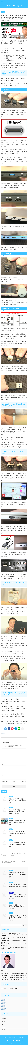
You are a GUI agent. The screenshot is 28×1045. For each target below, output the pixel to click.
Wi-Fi (3, 1024)
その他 (3, 733)
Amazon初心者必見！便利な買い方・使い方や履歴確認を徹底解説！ (17, 844)
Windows (4, 1027)
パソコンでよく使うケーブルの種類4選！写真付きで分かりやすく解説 (18, 917)
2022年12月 (4, 1008)
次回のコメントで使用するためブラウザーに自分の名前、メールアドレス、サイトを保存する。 (14, 782)
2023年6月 (4, 999)
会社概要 (5, 1037)
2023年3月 (4, 1003)
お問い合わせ (21, 1037)
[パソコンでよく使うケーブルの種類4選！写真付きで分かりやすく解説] (15, 728)
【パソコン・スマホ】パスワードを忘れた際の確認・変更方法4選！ (17, 833)
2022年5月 (4, 1009)
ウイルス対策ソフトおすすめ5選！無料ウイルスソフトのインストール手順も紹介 (17, 811)
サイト (3, 775)
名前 (3, 764)
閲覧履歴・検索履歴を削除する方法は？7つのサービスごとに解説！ (17, 822)
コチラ (25, 980)
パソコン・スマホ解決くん (14, 6)
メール (3, 770)
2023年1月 (3, 1006)
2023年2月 (4, 1005)
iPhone (3, 1021)
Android (4, 1018)
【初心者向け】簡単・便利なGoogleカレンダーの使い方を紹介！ (17, 800)
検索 (24, 925)
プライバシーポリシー (13, 1037)
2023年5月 (4, 1000)
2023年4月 (4, 1002)
